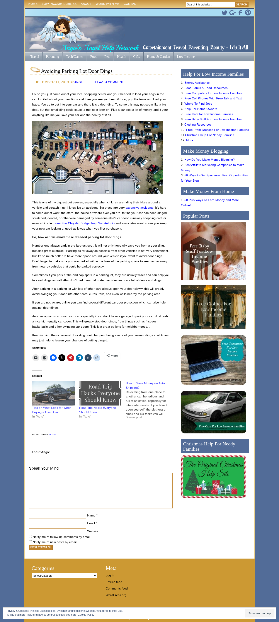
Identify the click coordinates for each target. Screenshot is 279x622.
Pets (107, 56)
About (85, 4)
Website (92, 531)
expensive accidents (139, 207)
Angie (79, 82)
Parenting (52, 56)
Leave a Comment (109, 82)
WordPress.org (116, 595)
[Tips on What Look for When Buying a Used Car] (53, 393)
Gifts (135, 57)
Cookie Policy (86, 614)
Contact (131, 3)
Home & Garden (156, 57)
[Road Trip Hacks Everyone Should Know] (100, 393)
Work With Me (107, 3)
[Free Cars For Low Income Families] (213, 434)
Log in (110, 575)
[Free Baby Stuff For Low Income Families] (213, 281)
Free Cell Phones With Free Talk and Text (213, 98)
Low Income (184, 57)
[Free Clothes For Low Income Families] (213, 330)
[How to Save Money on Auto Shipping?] (149, 402)
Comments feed (117, 588)
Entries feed (114, 582)
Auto (52, 434)
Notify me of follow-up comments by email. (62, 536)
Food (93, 56)
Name (91, 515)
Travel (33, 57)
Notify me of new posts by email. (55, 542)
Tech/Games (73, 57)
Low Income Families (58, 4)
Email (91, 523)
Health (120, 57)
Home (32, 3)
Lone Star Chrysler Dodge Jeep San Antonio (84, 223)
